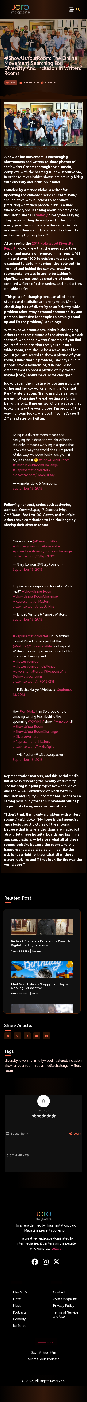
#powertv (20, 551)
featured (60, 1060)
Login (77, 1133)
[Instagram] (45, 1261)
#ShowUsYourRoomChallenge (35, 465)
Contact (59, 1292)
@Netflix (19, 646)
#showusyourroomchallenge (50, 551)
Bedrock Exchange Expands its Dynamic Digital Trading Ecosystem (41, 943)
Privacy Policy (63, 1305)
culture (57, 1248)
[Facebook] (34, 1261)
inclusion (75, 1060)
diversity (11, 1060)
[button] (71, 9)
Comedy (19, 1319)
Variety (41, 215)
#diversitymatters (26, 671)
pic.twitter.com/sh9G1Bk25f (33, 681)
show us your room (19, 1065)
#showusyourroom (27, 546)
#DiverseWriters (25, 736)
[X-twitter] (56, 1261)
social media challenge (52, 1065)
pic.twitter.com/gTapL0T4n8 (33, 606)
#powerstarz (52, 546)
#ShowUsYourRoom (54, 460)
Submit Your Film (43, 1352)
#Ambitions (62, 721)
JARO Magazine (65, 1299)
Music (35, 993)
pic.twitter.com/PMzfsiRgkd (33, 747)
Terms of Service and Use (65, 1314)
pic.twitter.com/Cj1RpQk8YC (34, 556)
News (12, 82)
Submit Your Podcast (43, 1359)
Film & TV (20, 1292)
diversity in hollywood (36, 1060)
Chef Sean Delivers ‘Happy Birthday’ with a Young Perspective (42, 986)
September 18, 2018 (28, 488)
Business (36, 951)
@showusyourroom (27, 676)
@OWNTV (36, 721)
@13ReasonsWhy (40, 646)
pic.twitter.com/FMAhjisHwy (34, 475)
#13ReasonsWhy (53, 671)
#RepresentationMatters (31, 470)
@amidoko (28, 711)
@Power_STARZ (45, 541)
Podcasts (19, 1312)
